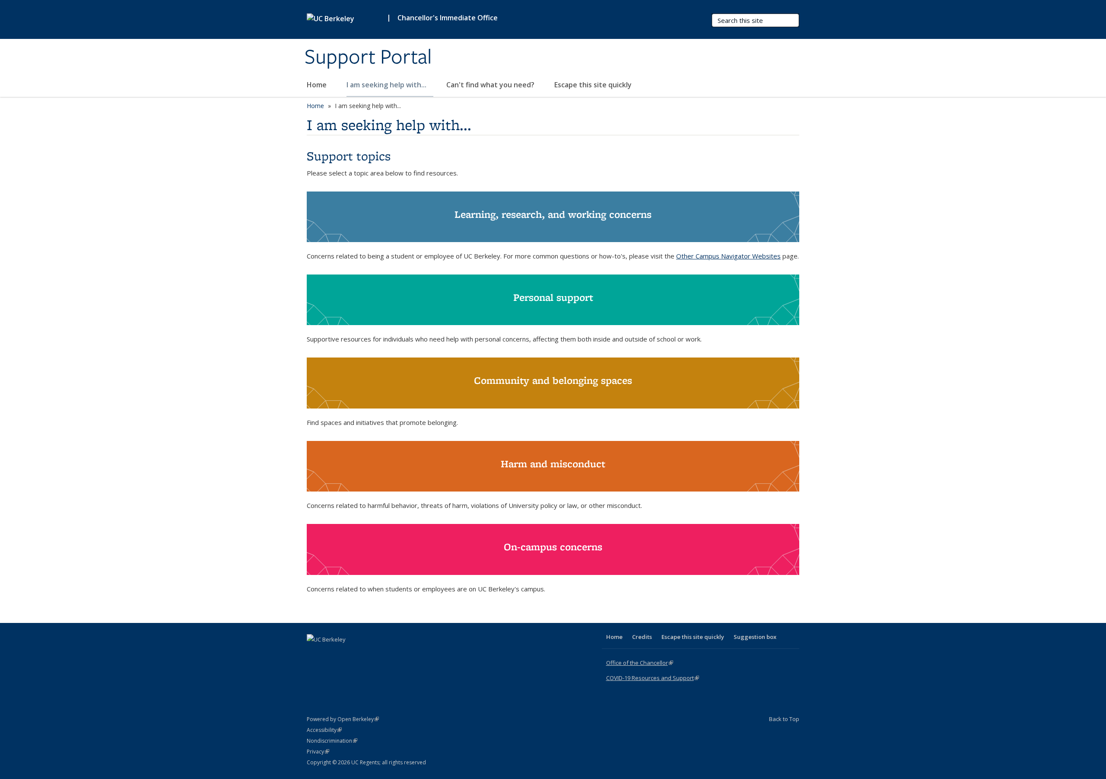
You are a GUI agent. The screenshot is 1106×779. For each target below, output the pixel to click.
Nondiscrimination (332, 740)
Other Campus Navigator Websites (728, 256)
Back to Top (784, 719)
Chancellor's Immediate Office (447, 17)
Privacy (318, 751)
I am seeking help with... (387, 84)
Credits (642, 637)
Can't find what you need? (491, 84)
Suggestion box (755, 637)
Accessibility (324, 730)
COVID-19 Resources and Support (652, 678)
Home (317, 84)
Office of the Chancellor (639, 663)
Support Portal (368, 57)
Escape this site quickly (593, 84)
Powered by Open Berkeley (343, 719)
